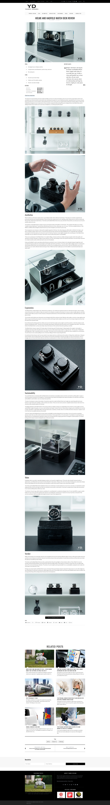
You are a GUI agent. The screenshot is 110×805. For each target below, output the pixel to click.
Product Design (32, 13)
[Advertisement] (64, 7)
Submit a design (40, 1)
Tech (39, 13)
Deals (66, 13)
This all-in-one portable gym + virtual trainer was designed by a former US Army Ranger (40, 748)
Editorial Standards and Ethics (62, 781)
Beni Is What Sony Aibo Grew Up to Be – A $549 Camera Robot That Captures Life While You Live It (39, 669)
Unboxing (61, 741)
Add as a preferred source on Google (56, 617)
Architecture (52, 13)
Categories (32, 1)
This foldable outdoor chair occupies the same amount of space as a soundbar (68, 727)
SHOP (47, 1)
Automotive (44, 13)
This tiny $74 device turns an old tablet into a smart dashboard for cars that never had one (70, 669)
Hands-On (54, 741)
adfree (48, 741)
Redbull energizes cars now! (33, 727)
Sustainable (60, 13)
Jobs (51, 1)
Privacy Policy (70, 781)
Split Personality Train (32, 698)
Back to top (29, 803)
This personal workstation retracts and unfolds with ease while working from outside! (70, 698)
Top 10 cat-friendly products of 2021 (70, 747)
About (27, 1)
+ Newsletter (78, 13)
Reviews (71, 13)
